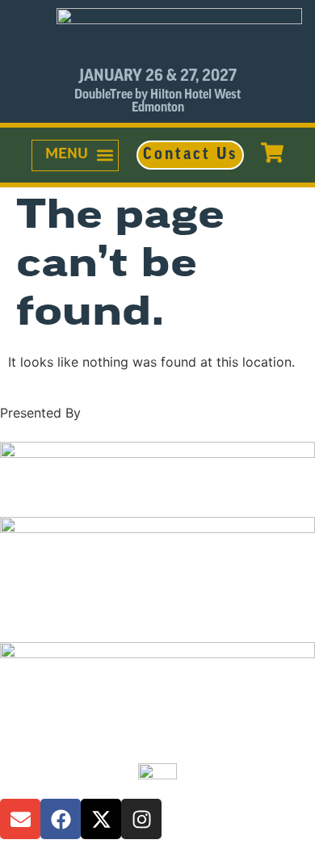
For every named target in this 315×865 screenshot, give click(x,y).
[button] (75, 155)
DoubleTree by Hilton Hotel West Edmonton (157, 102)
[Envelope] (20, 819)
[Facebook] (60, 819)
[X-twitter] (101, 819)
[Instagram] (141, 819)
